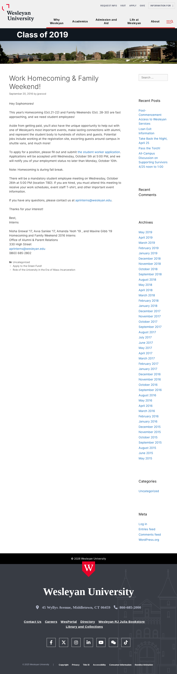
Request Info (108, 5)
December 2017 (150, 311)
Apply (133, 5)
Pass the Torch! (149, 148)
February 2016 (149, 416)
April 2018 (145, 290)
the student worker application (99, 152)
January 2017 (148, 369)
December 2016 (150, 374)
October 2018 (148, 269)
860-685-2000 (130, 607)
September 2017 (150, 327)
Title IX (86, 665)
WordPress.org (149, 539)
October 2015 (148, 437)
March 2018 (147, 295)
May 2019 (145, 232)
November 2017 (150, 316)
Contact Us (32, 621)
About (155, 21)
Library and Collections (84, 626)
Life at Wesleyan (134, 21)
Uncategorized (21, 262)
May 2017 (145, 348)
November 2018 (150, 263)
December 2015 (150, 427)
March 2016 (147, 411)
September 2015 (150, 442)
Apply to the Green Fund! (27, 265)
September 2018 (150, 274)
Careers (51, 621)
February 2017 (149, 363)
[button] (170, 21)
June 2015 (146, 453)
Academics (80, 21)
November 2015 (150, 432)
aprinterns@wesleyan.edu (93, 200)
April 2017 (145, 353)
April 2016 (146, 406)
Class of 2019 (42, 34)
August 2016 (147, 395)
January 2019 (148, 253)
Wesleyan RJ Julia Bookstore (122, 621)
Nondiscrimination (144, 665)
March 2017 (147, 358)
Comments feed (150, 534)
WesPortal (69, 621)
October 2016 (148, 384)
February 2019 (149, 248)
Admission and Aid (106, 21)
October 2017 (148, 321)
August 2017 (147, 332)
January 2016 (148, 421)
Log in (143, 524)
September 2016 (150, 390)
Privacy (76, 665)
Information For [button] (161, 5)
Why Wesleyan (57, 21)
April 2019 (146, 237)
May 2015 (145, 458)
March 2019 (147, 242)
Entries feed (147, 529)
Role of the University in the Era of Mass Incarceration (44, 269)
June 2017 (146, 342)
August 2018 (147, 279)
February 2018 (149, 300)
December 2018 (150, 258)
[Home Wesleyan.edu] (88, 569)
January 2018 (148, 306)
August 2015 (147, 448)
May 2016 (145, 400)
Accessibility (99, 665)
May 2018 (145, 284)
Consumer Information (120, 665)
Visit (123, 5)
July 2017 (145, 337)
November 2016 (150, 379)
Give (142, 5)
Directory (87, 621)
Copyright (63, 665)
